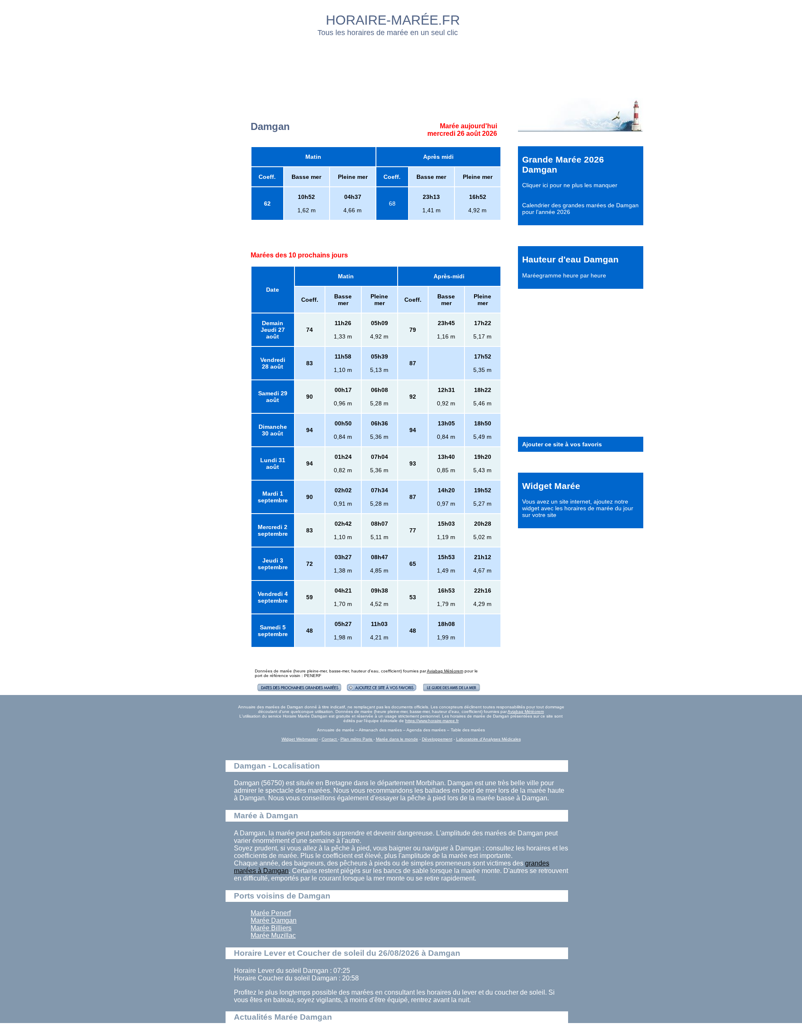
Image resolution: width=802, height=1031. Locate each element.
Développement (437, 739)
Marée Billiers (271, 928)
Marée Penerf (271, 912)
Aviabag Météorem (445, 671)
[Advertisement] (401, 65)
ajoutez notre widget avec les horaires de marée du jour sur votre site (577, 508)
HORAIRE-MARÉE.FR (393, 20)
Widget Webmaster (300, 739)
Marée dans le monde (397, 739)
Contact (330, 739)
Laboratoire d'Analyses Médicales (488, 739)
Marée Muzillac (273, 935)
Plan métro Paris (356, 739)
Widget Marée (551, 486)
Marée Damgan (274, 920)
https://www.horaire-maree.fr (432, 720)
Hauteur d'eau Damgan (570, 259)
